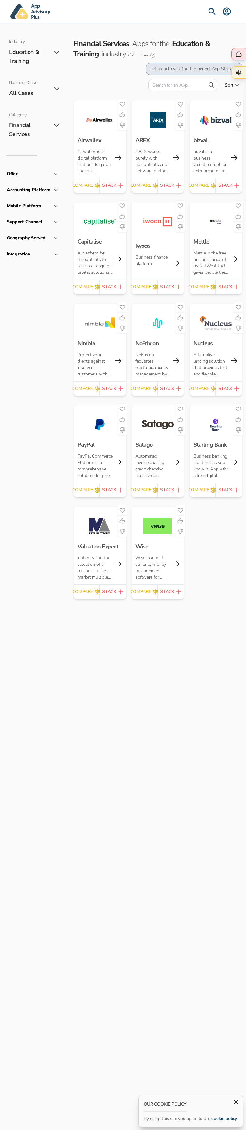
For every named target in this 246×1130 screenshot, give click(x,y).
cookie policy (224, 1119)
